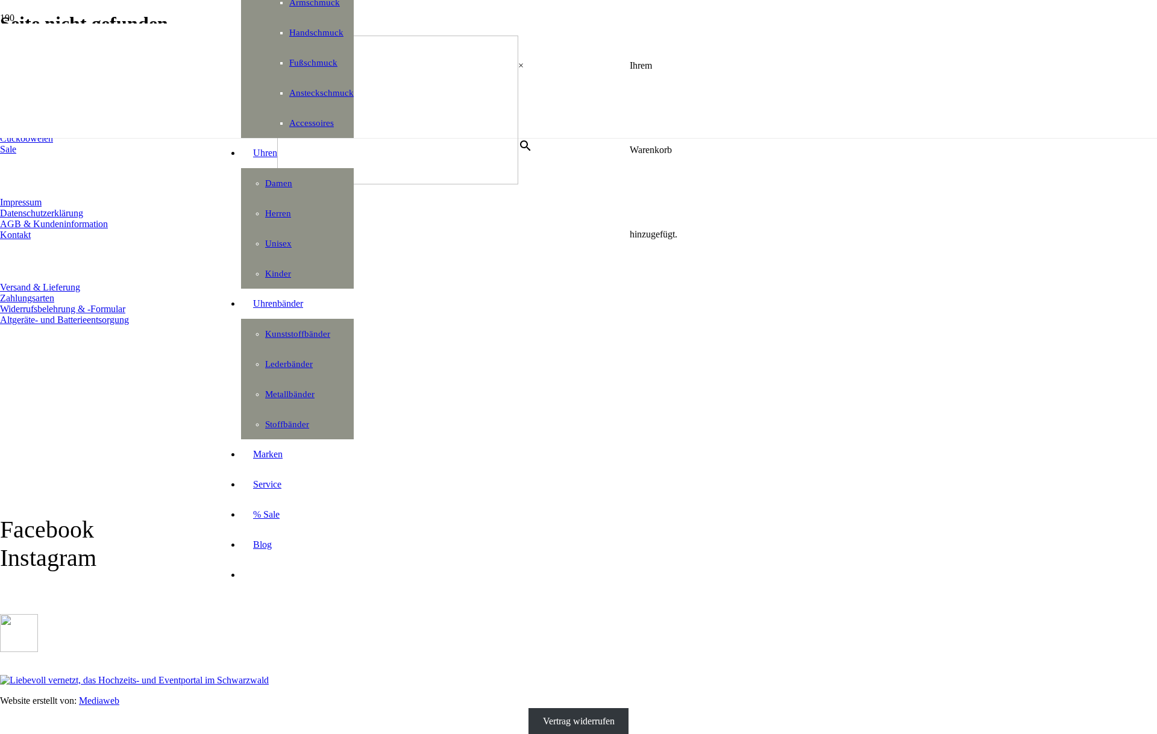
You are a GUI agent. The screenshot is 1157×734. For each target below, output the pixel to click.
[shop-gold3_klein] (19, 649)
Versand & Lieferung (40, 287)
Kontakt (15, 235)
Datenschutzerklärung (41, 213)
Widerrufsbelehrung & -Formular (62, 309)
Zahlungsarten (27, 298)
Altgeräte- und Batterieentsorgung (64, 320)
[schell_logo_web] (397, 181)
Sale (8, 149)
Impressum (21, 202)
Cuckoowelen (26, 138)
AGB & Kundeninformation (54, 224)
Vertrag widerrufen (579, 721)
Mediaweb (99, 700)
